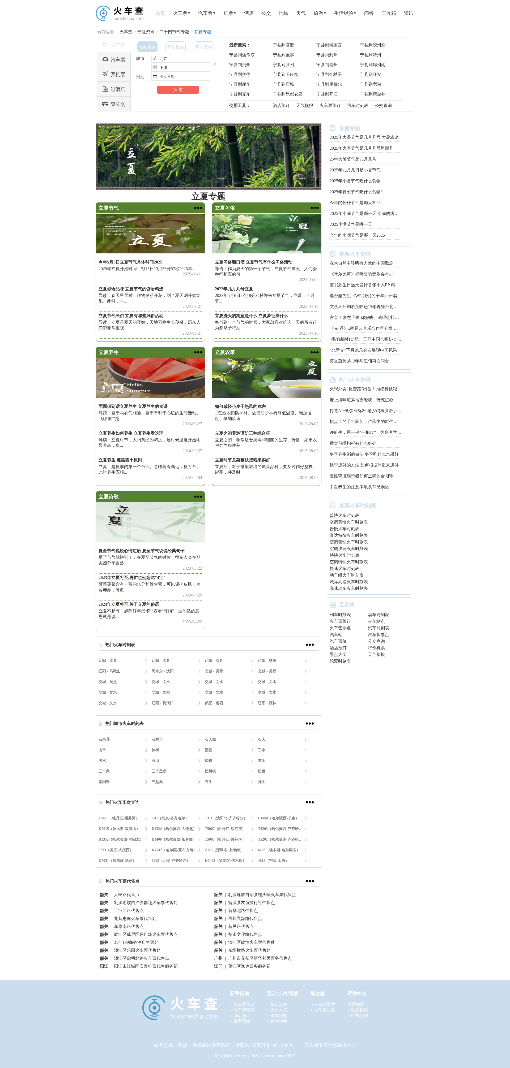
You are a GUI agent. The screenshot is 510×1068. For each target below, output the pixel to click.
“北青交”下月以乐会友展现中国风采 (363, 350)
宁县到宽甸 (370, 84)
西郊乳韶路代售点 (245, 918)
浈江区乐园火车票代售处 (137, 950)
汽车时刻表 (357, 105)
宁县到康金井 (372, 94)
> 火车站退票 (323, 1004)
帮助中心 (357, 993)
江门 (218, 966)
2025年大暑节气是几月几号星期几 (361, 148)
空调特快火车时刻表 (349, 562)
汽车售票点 (378, 634)
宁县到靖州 (370, 55)
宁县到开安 (370, 74)
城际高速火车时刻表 (349, 582)
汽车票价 (338, 641)
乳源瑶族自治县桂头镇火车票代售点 (262, 894)
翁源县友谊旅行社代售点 (251, 902)
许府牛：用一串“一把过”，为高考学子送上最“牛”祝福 (380, 432)
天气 (301, 13)
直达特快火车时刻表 (349, 535)
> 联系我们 (357, 1010)
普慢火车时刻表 (344, 528)
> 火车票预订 (242, 1004)
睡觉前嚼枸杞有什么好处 (353, 443)
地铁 (283, 13)
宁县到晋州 (327, 64)
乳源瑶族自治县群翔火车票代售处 (146, 902)
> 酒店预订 (240, 1015)
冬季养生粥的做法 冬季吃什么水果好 (364, 454)
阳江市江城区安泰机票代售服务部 (146, 966)
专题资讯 (145, 31)
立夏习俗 (225, 208)
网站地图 (355, 1004)
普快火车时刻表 (344, 515)
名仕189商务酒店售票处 (136, 942)
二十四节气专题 (174, 31)
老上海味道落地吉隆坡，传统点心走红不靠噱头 (374, 399)
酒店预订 (281, 105)
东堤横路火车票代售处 (249, 950)
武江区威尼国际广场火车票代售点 (146, 934)
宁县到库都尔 (329, 84)
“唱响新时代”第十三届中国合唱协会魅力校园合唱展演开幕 (385, 339)
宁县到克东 (239, 94)
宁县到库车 (239, 84)
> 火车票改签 (323, 1010)
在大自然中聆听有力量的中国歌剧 (361, 263)
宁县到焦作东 (242, 55)
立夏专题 (202, 31)
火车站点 (376, 621)
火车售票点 (340, 628)
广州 (218, 958)
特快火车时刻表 (344, 555)
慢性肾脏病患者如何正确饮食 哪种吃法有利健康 (375, 476)
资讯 (408, 13)
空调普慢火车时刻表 (349, 522)
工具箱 (389, 13)
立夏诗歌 (109, 496)
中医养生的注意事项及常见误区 (359, 487)
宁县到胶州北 (372, 45)
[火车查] (119, 13)
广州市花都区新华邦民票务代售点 (260, 958)
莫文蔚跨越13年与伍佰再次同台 (359, 361)
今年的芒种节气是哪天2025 (355, 202)
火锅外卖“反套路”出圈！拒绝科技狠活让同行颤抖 (376, 389)
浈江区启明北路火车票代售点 (141, 958)
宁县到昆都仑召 (288, 94)
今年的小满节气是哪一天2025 (357, 235)
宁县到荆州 (239, 64)
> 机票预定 (240, 1021)
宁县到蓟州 (327, 55)
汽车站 (336, 634)
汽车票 (205, 13)
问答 (369, 13)
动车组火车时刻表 (347, 575)
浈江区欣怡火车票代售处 (251, 942)
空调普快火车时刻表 (349, 542)
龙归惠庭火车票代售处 (135, 918)
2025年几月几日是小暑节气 (355, 170)
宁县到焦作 (239, 74)
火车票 (180, 13)
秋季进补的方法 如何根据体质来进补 (364, 465)
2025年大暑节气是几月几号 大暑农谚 (364, 137)
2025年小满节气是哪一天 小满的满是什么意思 (373, 213)
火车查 (126, 31)
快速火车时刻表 (344, 568)
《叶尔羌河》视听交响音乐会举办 (361, 274)
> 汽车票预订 (242, 1010)
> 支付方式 (277, 1010)
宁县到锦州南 (372, 64)
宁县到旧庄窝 (285, 74)
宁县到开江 (327, 94)
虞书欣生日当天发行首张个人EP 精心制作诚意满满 (377, 285)
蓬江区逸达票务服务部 (249, 966)
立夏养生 (109, 352)
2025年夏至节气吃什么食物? (356, 191)
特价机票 (376, 648)
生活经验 (343, 13)
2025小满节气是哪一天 (351, 224)
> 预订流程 (277, 1004)
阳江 (104, 966)
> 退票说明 (277, 1015)
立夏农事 (225, 352)
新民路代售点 (241, 926)
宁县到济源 (283, 45)
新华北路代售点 (243, 910)
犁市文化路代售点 (245, 934)
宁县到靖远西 (329, 45)
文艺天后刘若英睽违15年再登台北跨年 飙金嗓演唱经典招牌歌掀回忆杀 (398, 306)
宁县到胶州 (283, 64)
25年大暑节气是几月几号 (353, 159)
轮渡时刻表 (340, 661)
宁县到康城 (283, 84)
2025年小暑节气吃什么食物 (355, 181)
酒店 (249, 13)
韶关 (104, 894)
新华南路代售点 (129, 926)
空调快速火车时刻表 (349, 548)
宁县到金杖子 (329, 74)
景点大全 (338, 654)
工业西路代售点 (129, 910)
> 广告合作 (357, 1015)
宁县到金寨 (283, 55)
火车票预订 (330, 105)
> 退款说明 (277, 1021)
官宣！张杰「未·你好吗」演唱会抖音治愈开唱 (373, 317)
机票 (228, 13)
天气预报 (304, 105)
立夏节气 (109, 208)
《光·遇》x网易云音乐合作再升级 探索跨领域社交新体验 (383, 328)
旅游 (318, 13)
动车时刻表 (378, 614)
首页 (160, 13)
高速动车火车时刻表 (349, 588)
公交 (266, 13)
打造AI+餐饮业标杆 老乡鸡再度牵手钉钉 (368, 410)
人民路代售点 (126, 894)
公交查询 (383, 105)
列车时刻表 (340, 614)
